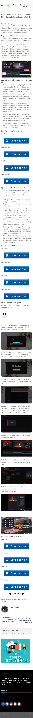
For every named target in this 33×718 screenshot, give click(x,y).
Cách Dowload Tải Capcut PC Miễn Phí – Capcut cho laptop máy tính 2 (24, 620)
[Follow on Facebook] (3, 704)
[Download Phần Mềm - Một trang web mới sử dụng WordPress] (17, 5)
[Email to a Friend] (18, 594)
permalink (3, 601)
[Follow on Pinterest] (11, 704)
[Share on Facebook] (12, 594)
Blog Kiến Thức (16, 599)
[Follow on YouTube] (19, 704)
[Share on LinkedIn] (23, 594)
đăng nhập (12, 633)
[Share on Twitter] (15, 594)
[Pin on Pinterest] (21, 594)
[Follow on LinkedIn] (15, 704)
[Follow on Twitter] (7, 704)
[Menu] (2, 5)
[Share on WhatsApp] (9, 594)
